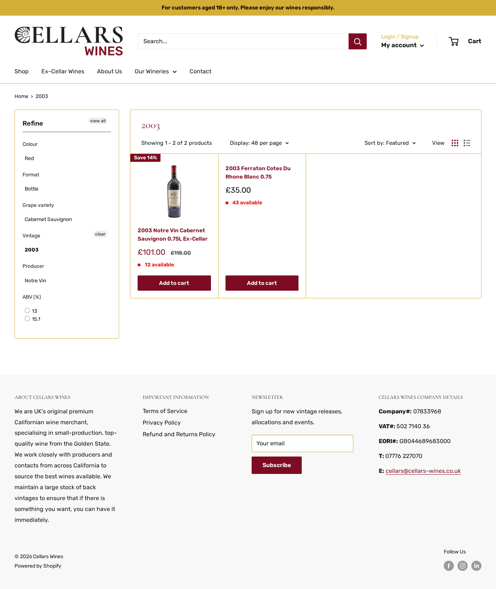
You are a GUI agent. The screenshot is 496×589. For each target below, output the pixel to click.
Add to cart (174, 283)
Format (31, 175)
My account (399, 45)
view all (98, 120)
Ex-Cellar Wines (62, 71)
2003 (42, 96)
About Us (109, 71)
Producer (33, 266)
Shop (22, 71)
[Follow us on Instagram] (463, 566)
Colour (30, 144)
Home (21, 96)
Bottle (31, 189)
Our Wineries (152, 71)
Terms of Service (165, 411)
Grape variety (38, 205)
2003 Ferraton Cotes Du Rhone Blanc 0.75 (257, 172)
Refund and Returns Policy (179, 434)
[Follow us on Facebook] (449, 566)
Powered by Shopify (38, 566)
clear (100, 234)
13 (34, 311)
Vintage (31, 236)
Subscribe (277, 465)
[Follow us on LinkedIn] (476, 566)
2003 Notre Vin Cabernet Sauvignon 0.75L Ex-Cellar (173, 234)
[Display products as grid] (455, 143)
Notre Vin (35, 281)
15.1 (35, 319)
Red (29, 158)
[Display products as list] (467, 143)
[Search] (358, 41)
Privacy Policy (162, 422)
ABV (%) (32, 297)
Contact (200, 71)
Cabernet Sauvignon (48, 219)
